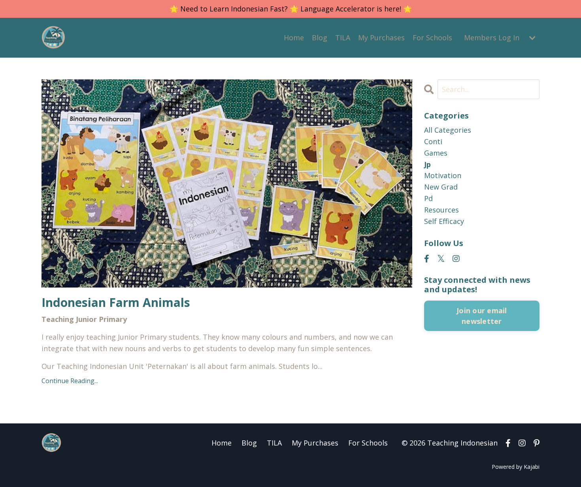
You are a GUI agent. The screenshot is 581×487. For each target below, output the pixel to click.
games (435, 153)
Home (294, 37)
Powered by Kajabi (516, 466)
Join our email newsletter (481, 316)
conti (433, 141)
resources (441, 209)
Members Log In (491, 37)
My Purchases (381, 37)
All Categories (447, 130)
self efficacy (444, 221)
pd (428, 198)
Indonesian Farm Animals (116, 302)
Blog (319, 37)
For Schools (432, 37)
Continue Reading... (70, 380)
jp (427, 164)
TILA (342, 37)
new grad (441, 187)
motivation (442, 175)
